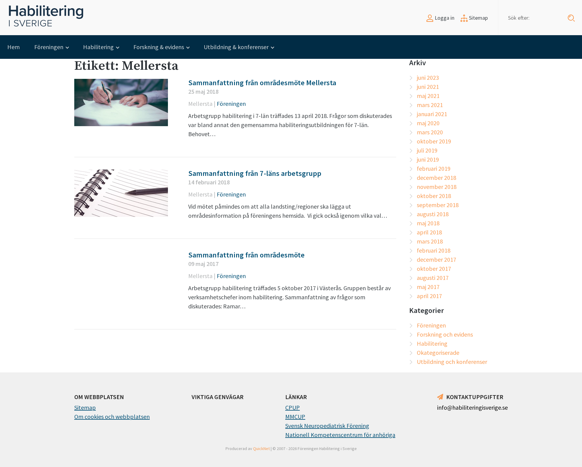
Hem (13, 47)
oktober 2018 (434, 196)
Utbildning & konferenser (236, 47)
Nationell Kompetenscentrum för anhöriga (340, 434)
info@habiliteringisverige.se (472, 407)
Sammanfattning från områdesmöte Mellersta (262, 82)
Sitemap (478, 17)
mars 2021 (430, 105)
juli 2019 (427, 150)
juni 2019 (428, 159)
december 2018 (436, 177)
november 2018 (437, 186)
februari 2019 (433, 168)
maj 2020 (428, 123)
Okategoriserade (438, 352)
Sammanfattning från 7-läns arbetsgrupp (254, 173)
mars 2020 (430, 132)
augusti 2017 (433, 277)
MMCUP (295, 416)
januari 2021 (432, 114)
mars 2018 (430, 241)
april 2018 (429, 232)
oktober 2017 (434, 268)
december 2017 (436, 259)
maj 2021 (428, 95)
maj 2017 (428, 287)
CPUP (292, 407)
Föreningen (48, 47)
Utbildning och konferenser (452, 361)
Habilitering (98, 47)
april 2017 (429, 296)
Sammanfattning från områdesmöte (246, 255)
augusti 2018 (433, 214)
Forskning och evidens (445, 334)
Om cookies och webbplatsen (112, 416)
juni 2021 (428, 86)
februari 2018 (433, 250)
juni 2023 (428, 77)
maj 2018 (428, 223)
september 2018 (438, 205)
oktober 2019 (434, 141)
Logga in (443, 17)
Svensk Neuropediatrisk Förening (327, 425)
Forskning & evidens (158, 47)
